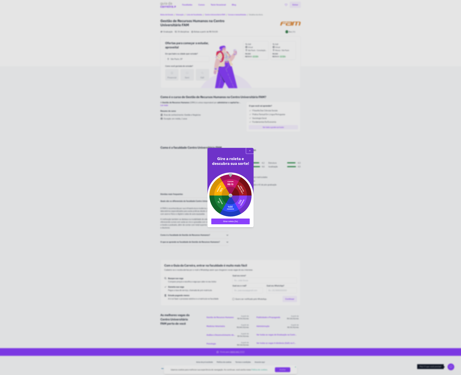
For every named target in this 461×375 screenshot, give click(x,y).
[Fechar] (250, 151)
